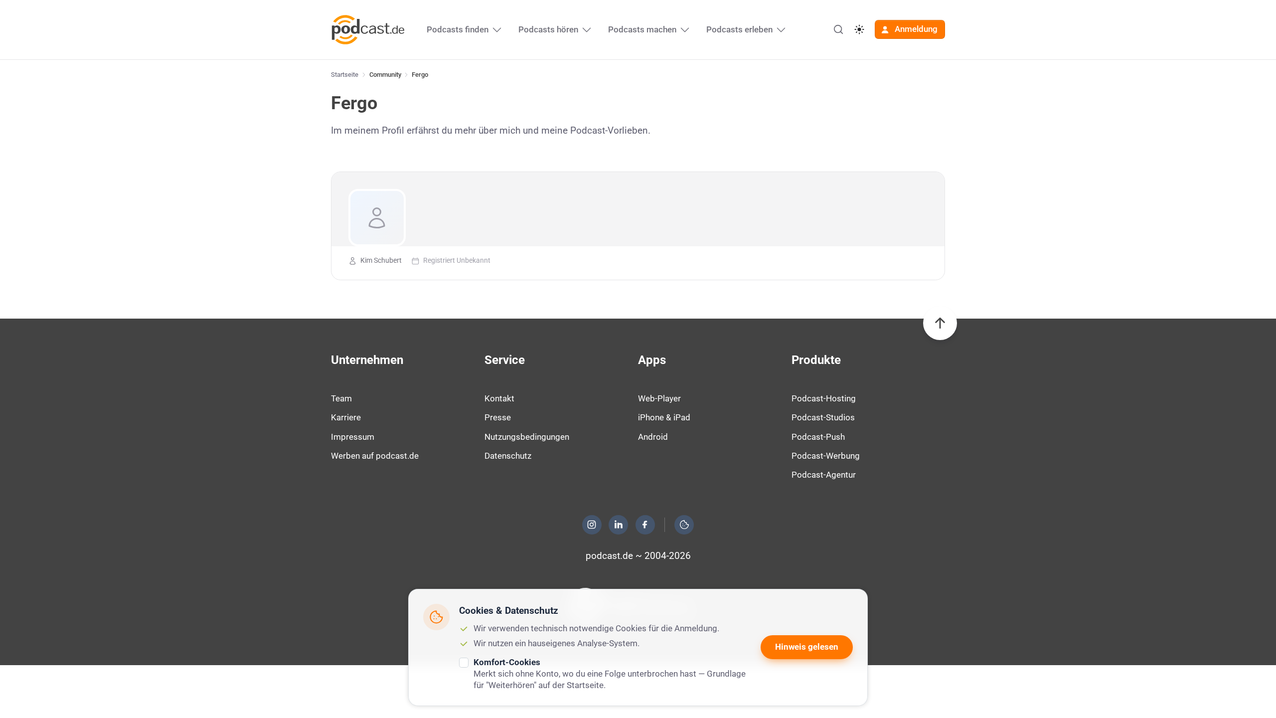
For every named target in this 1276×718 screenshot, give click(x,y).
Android (653, 437)
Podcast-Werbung (826, 456)
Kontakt (499, 398)
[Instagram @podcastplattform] (592, 525)
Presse (497, 417)
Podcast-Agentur (824, 475)
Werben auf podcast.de (375, 456)
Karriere (346, 417)
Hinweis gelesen (806, 647)
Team (341, 398)
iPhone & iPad (664, 417)
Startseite (344, 74)
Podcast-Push (818, 437)
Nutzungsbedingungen (526, 437)
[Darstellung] (859, 29)
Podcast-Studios (823, 417)
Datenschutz (507, 456)
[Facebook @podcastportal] (645, 525)
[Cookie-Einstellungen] (684, 525)
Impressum (352, 437)
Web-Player (659, 398)
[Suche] (838, 29)
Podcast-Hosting (824, 398)
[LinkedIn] (619, 525)
